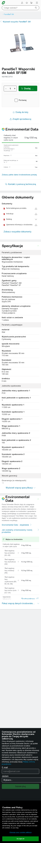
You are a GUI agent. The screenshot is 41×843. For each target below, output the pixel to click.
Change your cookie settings (20, 832)
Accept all (20, 839)
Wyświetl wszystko (17, 22)
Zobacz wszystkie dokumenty (17, 231)
